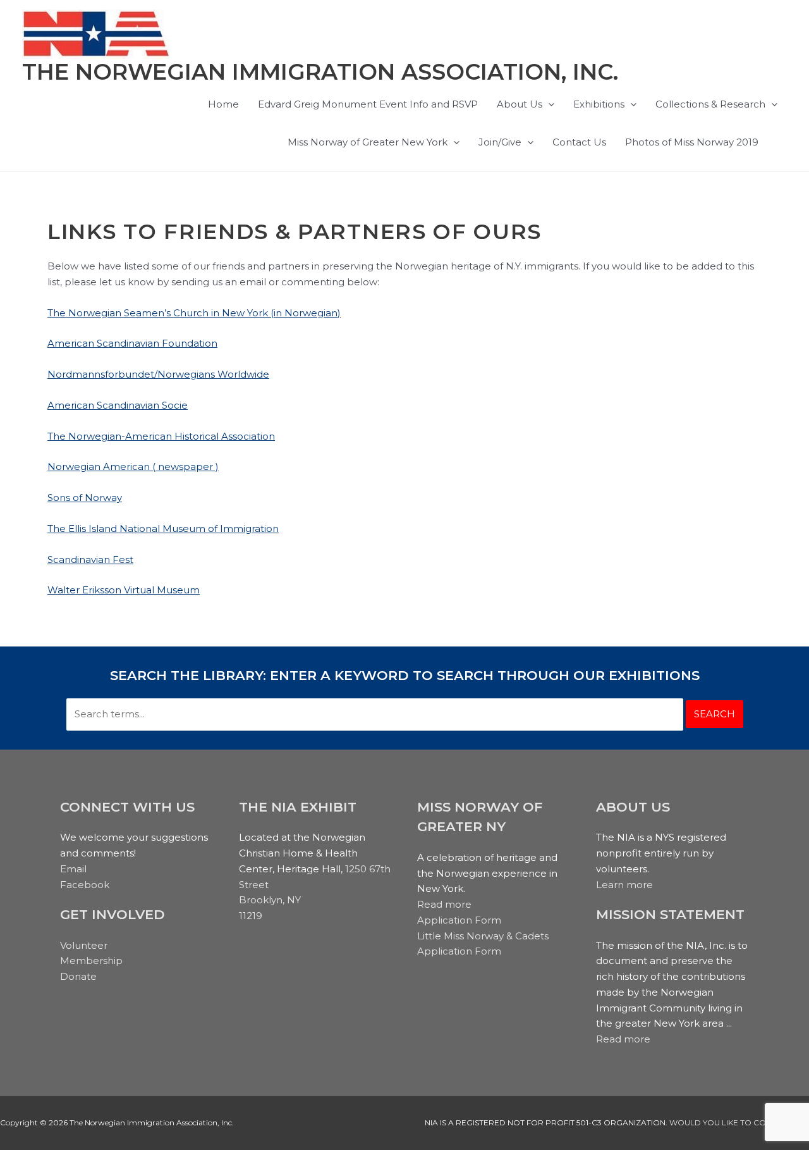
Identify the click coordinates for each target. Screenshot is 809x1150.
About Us (519, 104)
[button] (548, 104)
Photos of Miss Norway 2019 (691, 142)
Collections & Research (710, 104)
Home (223, 104)
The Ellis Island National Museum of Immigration (163, 528)
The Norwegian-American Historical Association (161, 436)
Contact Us (579, 142)
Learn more (624, 885)
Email (73, 869)
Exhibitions (598, 104)
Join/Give (499, 142)
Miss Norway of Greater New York (367, 142)
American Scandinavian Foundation (132, 343)
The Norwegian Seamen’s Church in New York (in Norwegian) (194, 313)
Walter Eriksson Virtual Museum (123, 590)
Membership (91, 961)
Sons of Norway (84, 498)
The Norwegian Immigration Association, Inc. (320, 71)
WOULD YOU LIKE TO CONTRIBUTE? (739, 1122)
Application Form (459, 920)
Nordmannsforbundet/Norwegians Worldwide (158, 374)
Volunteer (83, 945)
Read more (444, 904)
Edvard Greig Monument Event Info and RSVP (368, 104)
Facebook (84, 885)
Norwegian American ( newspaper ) (133, 467)
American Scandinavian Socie (117, 405)
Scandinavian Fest (90, 559)
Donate (78, 976)
